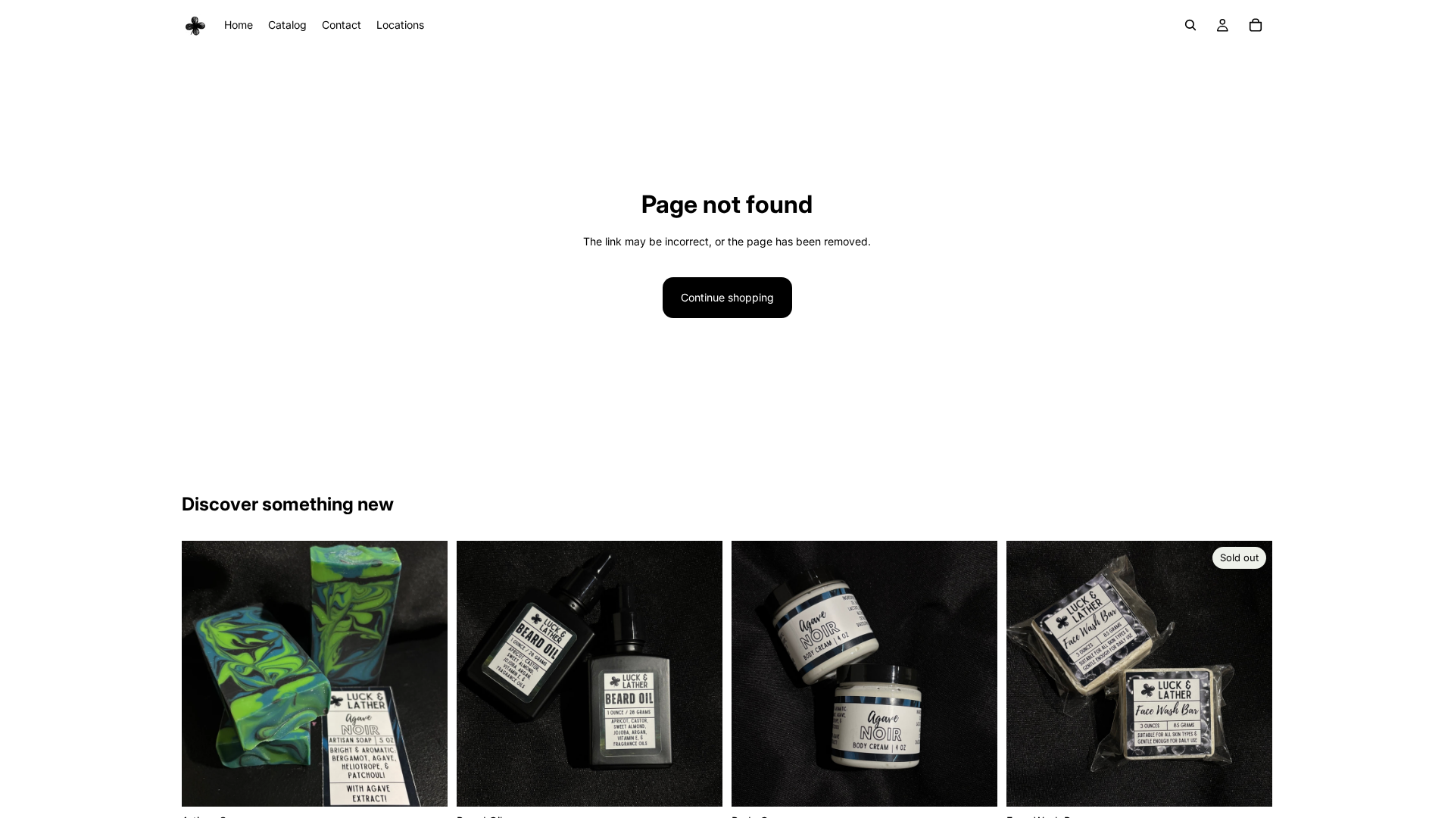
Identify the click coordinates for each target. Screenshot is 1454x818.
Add (712, 782)
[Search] (1190, 25)
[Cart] (1255, 25)
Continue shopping (727, 297)
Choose (437, 782)
